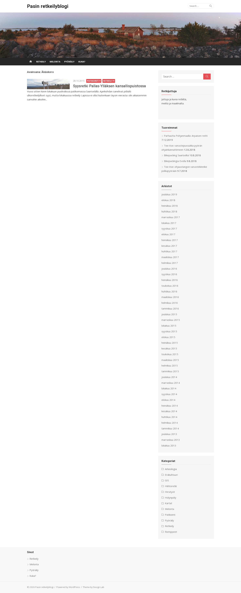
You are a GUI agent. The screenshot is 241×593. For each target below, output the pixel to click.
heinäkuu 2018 (169, 205)
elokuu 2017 (168, 234)
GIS (167, 480)
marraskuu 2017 (170, 217)
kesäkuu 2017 (169, 245)
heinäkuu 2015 (169, 342)
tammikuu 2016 (170, 308)
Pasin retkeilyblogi (47, 6)
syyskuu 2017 (169, 228)
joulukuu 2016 (169, 268)
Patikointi (93, 81)
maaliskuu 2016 (170, 297)
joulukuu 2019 (169, 194)
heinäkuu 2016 (169, 280)
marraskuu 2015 (170, 319)
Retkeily (41, 61)
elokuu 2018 (168, 200)
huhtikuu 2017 (169, 251)
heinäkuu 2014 (169, 405)
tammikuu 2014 (170, 428)
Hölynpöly (170, 497)
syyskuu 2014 (169, 394)
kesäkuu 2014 (169, 411)
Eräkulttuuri (171, 474)
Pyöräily (69, 61)
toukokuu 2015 (169, 354)
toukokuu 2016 (169, 285)
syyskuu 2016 (169, 274)
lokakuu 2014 (168, 388)
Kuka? (81, 61)
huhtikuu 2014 (169, 417)
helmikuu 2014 (169, 422)
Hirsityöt (170, 491)
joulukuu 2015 (169, 314)
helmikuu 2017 (169, 262)
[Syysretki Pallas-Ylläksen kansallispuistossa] (48, 84)
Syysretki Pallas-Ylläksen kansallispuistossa (109, 86)
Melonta (55, 61)
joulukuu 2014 (169, 377)
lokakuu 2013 (168, 445)
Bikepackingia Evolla (175, 161)
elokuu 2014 (168, 399)
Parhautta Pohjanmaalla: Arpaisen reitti (186, 135)
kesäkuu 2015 (169, 348)
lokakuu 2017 (168, 223)
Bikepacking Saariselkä (176, 155)
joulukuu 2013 (169, 434)
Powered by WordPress (68, 587)
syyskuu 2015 (169, 331)
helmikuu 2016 (169, 302)
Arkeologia (171, 469)
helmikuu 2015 (169, 365)
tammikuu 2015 (170, 371)
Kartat (168, 503)
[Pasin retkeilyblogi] (120, 35)
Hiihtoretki (171, 486)
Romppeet (171, 531)
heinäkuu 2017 (169, 240)
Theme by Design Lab (93, 587)
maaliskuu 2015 (170, 360)
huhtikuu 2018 (169, 211)
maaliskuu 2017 (170, 257)
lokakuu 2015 (168, 325)
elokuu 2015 (168, 337)
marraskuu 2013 (170, 439)
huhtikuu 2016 (169, 291)
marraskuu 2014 (170, 382)
